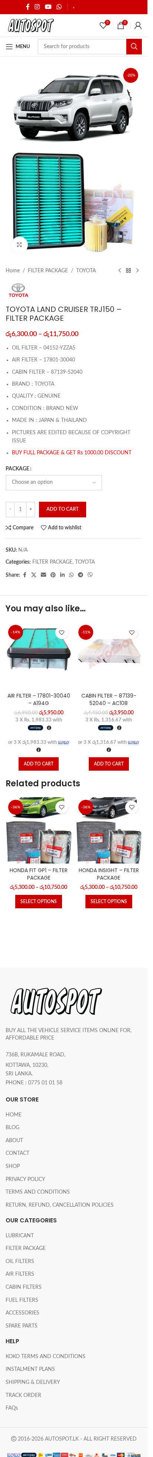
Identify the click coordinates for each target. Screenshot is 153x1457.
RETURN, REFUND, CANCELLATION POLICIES (60, 1205)
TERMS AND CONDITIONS (38, 1192)
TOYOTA (86, 270)
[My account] (138, 25)
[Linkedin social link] (62, 575)
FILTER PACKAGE (48, 270)
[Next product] (137, 270)
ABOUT (14, 1140)
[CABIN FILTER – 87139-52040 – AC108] (109, 655)
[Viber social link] (90, 575)
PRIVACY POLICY (25, 1179)
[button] (39, 764)
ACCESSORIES (22, 1313)
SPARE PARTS (22, 1326)
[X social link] (34, 575)
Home (13, 270)
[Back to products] (128, 270)
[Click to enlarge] (19, 244)
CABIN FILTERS (24, 1287)
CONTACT (17, 1153)
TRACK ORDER (23, 1395)
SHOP (13, 1166)
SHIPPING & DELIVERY (101, 7)
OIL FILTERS (20, 1261)
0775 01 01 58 (45, 1082)
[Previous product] (119, 270)
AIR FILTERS (20, 1274)
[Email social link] (43, 575)
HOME (14, 1115)
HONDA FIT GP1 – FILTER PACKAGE (39, 874)
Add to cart (62, 509)
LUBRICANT (20, 1235)
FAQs (12, 1408)
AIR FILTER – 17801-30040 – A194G (38, 699)
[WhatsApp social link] (59, 7)
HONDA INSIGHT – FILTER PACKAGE (109, 874)
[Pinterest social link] (53, 575)
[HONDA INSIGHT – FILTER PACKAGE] (109, 830)
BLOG (12, 1127)
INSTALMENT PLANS (30, 1369)
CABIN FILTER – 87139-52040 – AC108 (108, 699)
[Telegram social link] (80, 575)
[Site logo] (31, 25)
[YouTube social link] (48, 7)
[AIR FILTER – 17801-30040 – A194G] (39, 655)
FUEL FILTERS (22, 1300)
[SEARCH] (134, 46)
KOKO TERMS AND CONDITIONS (45, 1356)
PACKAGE (17, 468)
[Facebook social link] (27, 7)
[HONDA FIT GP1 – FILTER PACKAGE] (39, 830)
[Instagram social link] (37, 7)
